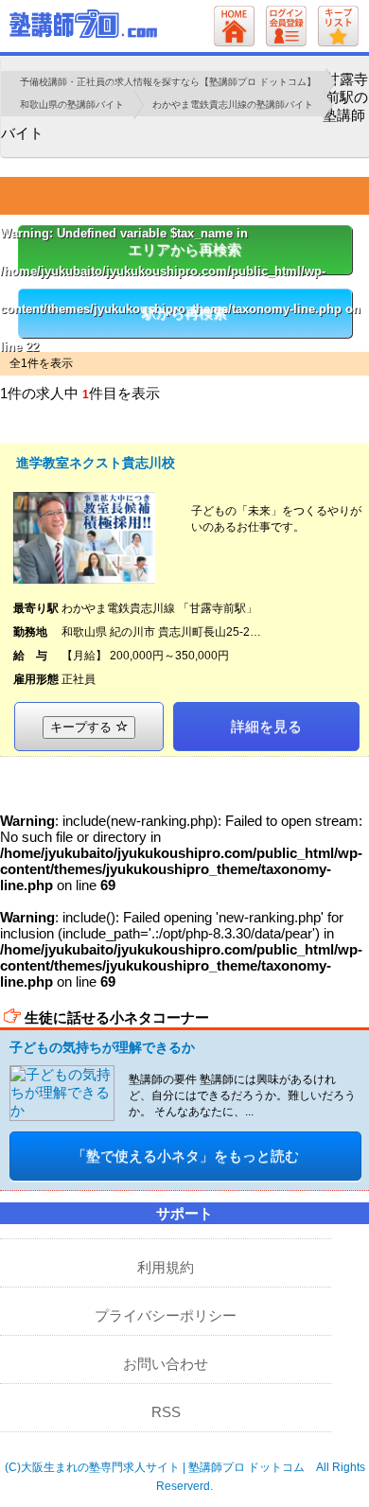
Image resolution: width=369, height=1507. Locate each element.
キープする (82, 727)
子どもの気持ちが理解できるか (102, 1047)
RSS (166, 1412)
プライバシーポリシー (166, 1315)
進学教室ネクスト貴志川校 (95, 462)
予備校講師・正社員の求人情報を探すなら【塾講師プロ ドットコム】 (168, 82)
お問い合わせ (165, 1364)
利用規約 (165, 1267)
